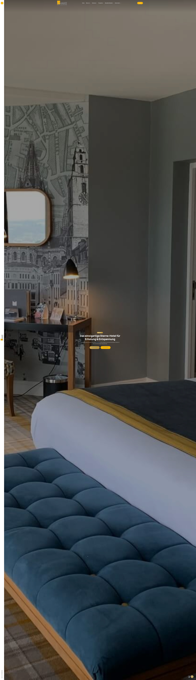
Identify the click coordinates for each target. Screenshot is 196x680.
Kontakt (140, 3)
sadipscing (98, 342)
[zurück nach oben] (192, 674)
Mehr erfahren (105, 347)
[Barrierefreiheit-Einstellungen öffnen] (192, 676)
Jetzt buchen (94, 347)
